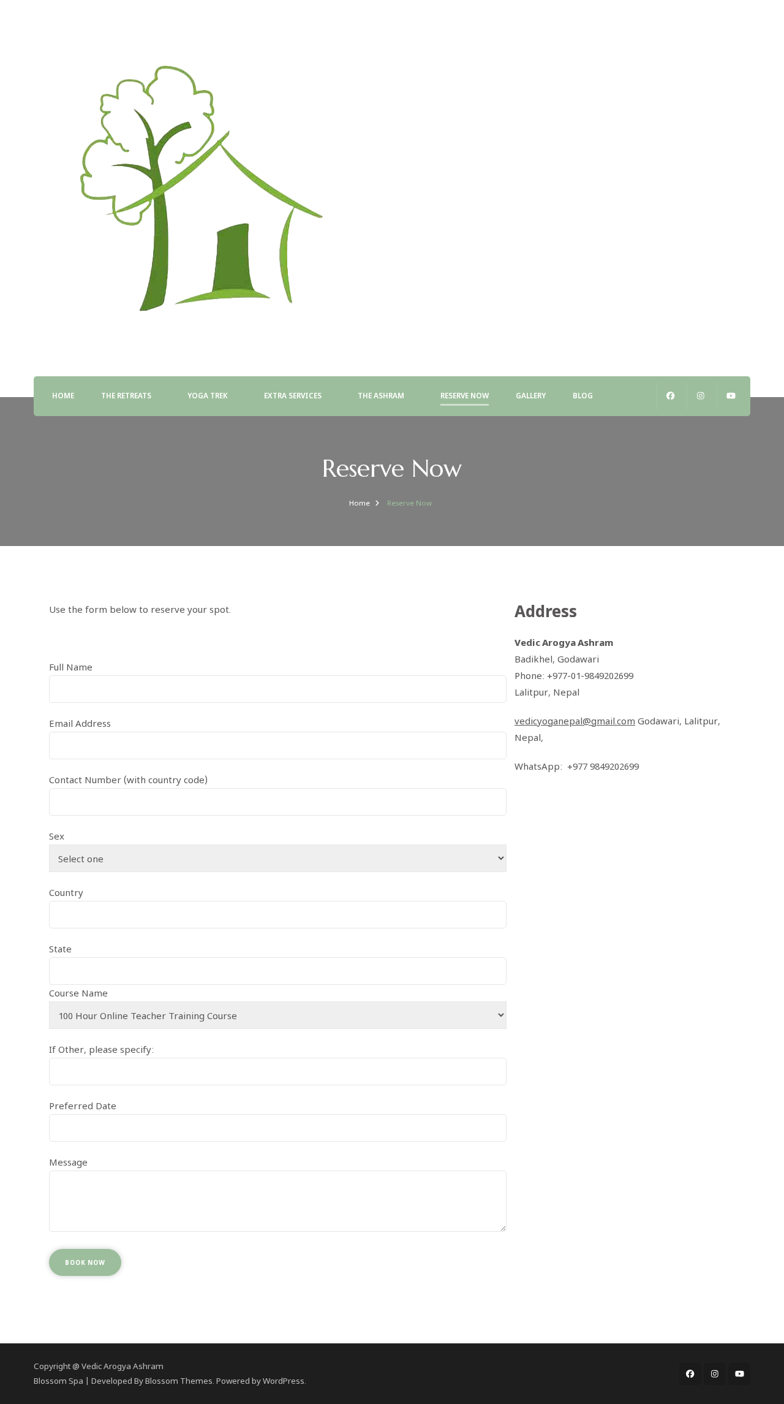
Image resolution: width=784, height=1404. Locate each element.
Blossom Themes (179, 1380)
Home (63, 395)
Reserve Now (464, 395)
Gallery (531, 395)
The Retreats (126, 395)
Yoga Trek (207, 395)
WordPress (283, 1380)
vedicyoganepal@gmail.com (574, 721)
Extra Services (293, 395)
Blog (583, 395)
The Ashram (381, 395)
